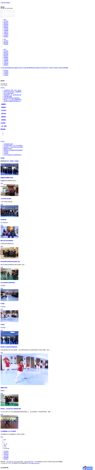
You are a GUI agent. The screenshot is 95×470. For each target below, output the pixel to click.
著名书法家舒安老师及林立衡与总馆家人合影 (10, 261)
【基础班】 (4, 107)
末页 (5, 445)
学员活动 (6, 70)
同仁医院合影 (3, 219)
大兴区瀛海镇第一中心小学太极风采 (13, 145)
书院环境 (6, 452)
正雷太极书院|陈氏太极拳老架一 (12, 98)
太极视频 (6, 30)
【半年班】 (4, 110)
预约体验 (3, 129)
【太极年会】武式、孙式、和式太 (12, 90)
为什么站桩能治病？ (9, 93)
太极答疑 (6, 33)
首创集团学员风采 (8, 144)
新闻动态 (6, 22)
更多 (2, 183)
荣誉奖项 (6, 454)
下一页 (5, 444)
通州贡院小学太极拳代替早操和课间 (13, 150)
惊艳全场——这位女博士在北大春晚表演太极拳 (11, 408)
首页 (5, 19)
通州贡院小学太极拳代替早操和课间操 (9, 346)
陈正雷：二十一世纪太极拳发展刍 (12, 99)
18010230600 (17, 461)
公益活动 (6, 455)
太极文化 (6, 32)
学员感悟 (6, 72)
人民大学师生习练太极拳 (6, 198)
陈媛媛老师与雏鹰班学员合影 (7, 177)
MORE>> (3, 87)
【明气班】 (4, 113)
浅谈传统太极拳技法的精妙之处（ (12, 101)
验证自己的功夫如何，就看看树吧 (12, 91)
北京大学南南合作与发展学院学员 (12, 154)
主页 (8, 161)
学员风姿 (6, 75)
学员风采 (6, 29)
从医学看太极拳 (8, 96)
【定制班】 (4, 119)
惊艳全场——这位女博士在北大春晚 (13, 147)
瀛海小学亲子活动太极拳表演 (7, 240)
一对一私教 (4, 126)
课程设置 (6, 24)
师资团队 (6, 27)
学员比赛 (6, 73)
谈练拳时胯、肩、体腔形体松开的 (12, 94)
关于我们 (6, 21)
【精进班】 (4, 116)
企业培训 (6, 35)
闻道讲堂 (6, 25)
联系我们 (6, 36)
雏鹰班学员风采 (8, 148)
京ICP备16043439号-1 (34, 463)
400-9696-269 (10, 461)
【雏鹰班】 (4, 104)
